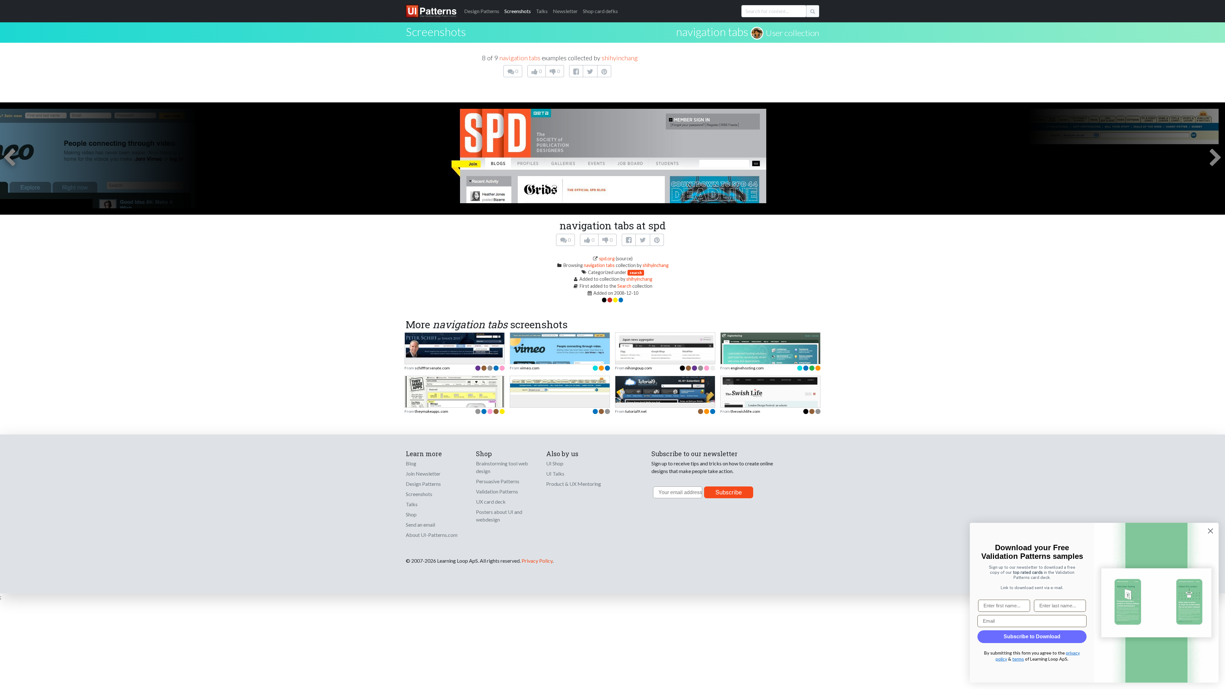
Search (624, 286)
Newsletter (565, 11)
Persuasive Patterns (497, 481)
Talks (542, 11)
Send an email (420, 525)
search (636, 272)
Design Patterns (423, 484)
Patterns (481, 11)
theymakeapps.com (431, 411)
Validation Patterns (497, 491)
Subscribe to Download (1032, 636)
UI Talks (555, 473)
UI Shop (554, 463)
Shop (411, 514)
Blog (411, 463)
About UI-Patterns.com (431, 535)
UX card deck (491, 502)
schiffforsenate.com (432, 368)
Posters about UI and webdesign (499, 515)
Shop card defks (600, 11)
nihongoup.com (638, 368)
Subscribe (729, 492)
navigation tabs (712, 31)
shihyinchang (620, 58)
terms (1018, 659)
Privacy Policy (537, 561)
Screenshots (517, 11)
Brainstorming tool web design (502, 467)
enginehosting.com (747, 368)
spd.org (607, 258)
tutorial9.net (636, 411)
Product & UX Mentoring (573, 484)
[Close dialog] (1210, 531)
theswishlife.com (745, 411)
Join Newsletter (423, 473)
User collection (792, 33)
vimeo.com (529, 368)
